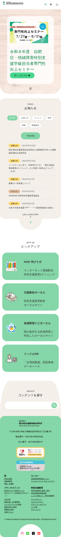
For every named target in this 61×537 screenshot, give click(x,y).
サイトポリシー (36, 499)
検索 (54, 405)
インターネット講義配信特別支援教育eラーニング (39, 268)
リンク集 (34, 507)
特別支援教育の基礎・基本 (40, 490)
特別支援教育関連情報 (39, 493)
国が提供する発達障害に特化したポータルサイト (38, 329)
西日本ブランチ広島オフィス (14, 490)
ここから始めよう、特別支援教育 (42, 496)
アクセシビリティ (37, 502)
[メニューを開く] (57, 4)
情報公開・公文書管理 (12, 502)
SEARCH (44, 5)
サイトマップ (35, 509)
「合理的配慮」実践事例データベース (38, 360)
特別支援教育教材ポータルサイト (34, 299)
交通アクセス (8, 512)
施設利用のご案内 (10, 507)
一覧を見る (30, 136)
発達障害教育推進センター (40, 479)
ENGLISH (50, 5)
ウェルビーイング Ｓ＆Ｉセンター (43, 481)
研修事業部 (8, 481)
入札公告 (7, 499)
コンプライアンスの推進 (12, 504)
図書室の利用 (8, 509)
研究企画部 (8, 479)
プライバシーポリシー (39, 504)
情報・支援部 (8, 484)
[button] (30, 88)
